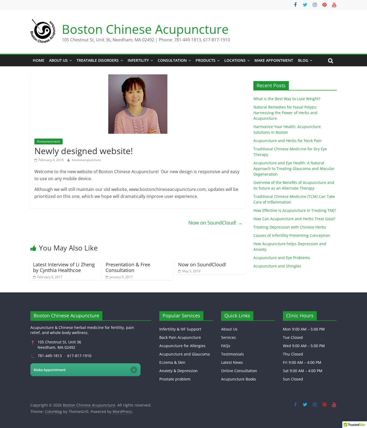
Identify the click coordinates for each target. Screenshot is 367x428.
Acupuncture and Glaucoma (184, 354)
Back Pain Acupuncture (180, 337)
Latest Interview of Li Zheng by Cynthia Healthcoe (64, 267)
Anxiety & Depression (178, 370)
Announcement (48, 141)
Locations (235, 60)
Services (228, 337)
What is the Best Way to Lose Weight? (286, 98)
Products (205, 60)
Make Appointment (273, 60)
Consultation (172, 60)
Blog (303, 60)
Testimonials (232, 354)
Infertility (138, 60)
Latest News (232, 362)
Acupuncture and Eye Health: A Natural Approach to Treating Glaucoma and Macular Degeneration (293, 168)
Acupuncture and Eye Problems (281, 257)
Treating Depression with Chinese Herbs (289, 227)
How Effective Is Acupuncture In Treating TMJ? (294, 210)
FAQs (225, 345)
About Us (58, 60)
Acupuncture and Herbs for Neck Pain (287, 140)
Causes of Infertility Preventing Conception (291, 235)
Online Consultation (239, 370)
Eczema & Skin (172, 362)
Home (38, 60)
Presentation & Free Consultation (128, 267)
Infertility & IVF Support (180, 329)
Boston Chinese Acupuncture (145, 29)
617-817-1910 (79, 355)
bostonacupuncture (86, 160)
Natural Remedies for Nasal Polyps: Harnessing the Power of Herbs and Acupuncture (285, 112)
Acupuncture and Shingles (277, 266)
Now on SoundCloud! (215, 222)
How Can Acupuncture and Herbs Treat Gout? (294, 218)
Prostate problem (174, 379)
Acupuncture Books (238, 379)
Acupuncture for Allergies (182, 345)
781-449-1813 (50, 355)
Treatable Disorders (98, 60)
